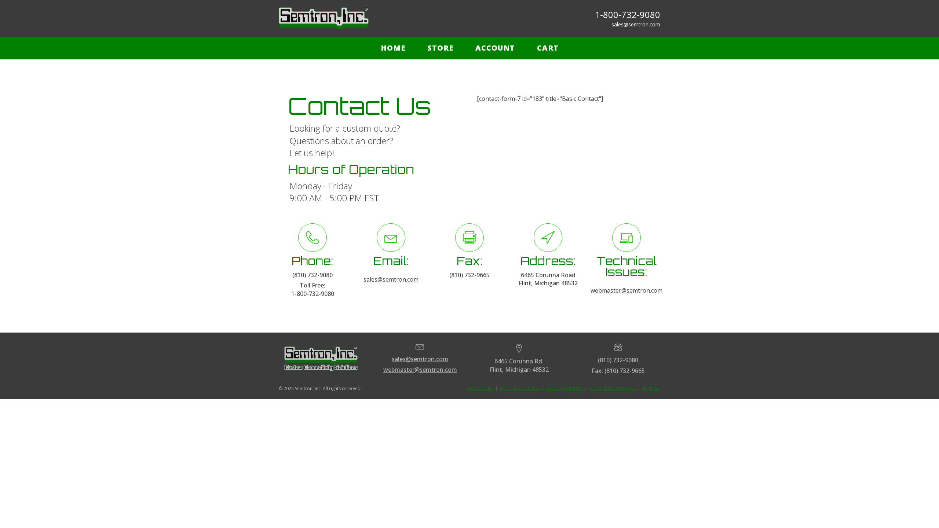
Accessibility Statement (613, 388)
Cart (548, 48)
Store (440, 48)
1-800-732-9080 (627, 14)
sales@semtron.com (635, 24)
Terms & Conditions (520, 388)
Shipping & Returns (565, 388)
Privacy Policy (480, 388)
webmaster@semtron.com (626, 290)
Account (495, 48)
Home (393, 48)
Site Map (650, 388)
